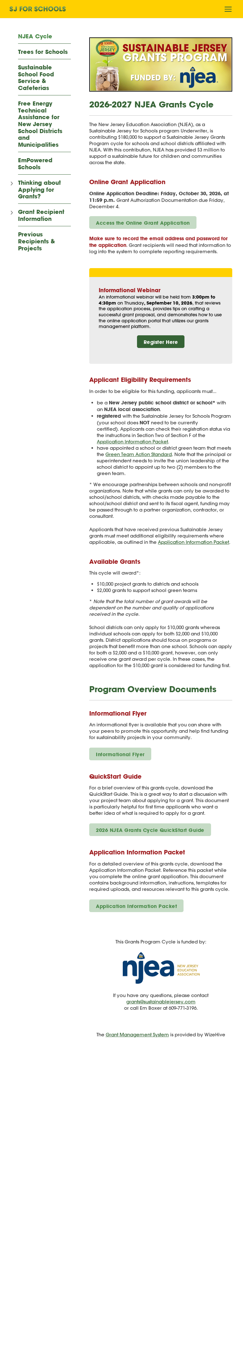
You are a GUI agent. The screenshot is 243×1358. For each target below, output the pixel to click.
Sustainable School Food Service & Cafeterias (36, 78)
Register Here (161, 342)
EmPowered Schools (35, 164)
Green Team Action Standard (138, 454)
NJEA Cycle (35, 36)
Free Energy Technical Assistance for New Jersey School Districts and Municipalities (40, 124)
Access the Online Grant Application (143, 223)
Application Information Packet (132, 442)
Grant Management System (137, 1035)
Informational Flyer (120, 754)
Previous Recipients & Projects (36, 241)
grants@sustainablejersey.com (161, 1002)
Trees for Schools (43, 51)
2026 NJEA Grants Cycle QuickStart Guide (150, 830)
